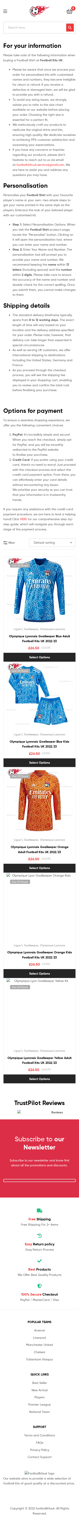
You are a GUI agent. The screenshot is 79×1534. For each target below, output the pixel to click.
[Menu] (8, 10)
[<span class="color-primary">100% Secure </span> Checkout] (39, 1286)
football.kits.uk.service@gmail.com (40, 164)
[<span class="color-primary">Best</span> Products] (39, 1261)
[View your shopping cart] (69, 11)
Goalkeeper (31, 629)
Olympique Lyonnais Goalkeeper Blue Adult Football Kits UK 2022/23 (39, 638)
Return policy (39, 1244)
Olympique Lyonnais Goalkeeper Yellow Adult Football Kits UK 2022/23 (39, 1060)
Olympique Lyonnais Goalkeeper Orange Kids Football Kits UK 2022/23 (39, 954)
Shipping (40, 1219)
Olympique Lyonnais (52, 629)
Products (39, 1269)
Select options (39, 657)
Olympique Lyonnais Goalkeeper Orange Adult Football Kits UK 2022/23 (39, 849)
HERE (23, 519)
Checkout (39, 1294)
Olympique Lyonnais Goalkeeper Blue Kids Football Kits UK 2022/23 (39, 744)
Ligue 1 (18, 629)
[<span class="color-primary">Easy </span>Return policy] (39, 1236)
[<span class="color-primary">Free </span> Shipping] (39, 1211)
